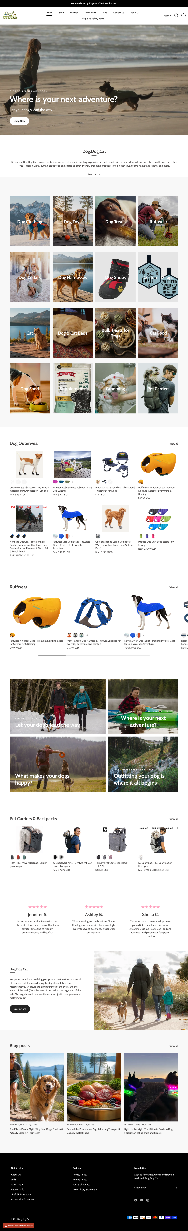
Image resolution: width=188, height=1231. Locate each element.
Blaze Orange (69, 635)
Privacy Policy (80, 1174)
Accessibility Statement (23, 1199)
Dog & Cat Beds (72, 333)
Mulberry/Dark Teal (55, 481)
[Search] (176, 16)
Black (12, 481)
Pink (153, 536)
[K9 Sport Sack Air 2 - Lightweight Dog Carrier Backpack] (73, 839)
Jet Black (55, 857)
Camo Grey (98, 536)
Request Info (17, 1189)
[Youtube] (141, 1200)
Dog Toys (72, 221)
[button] (17, 620)
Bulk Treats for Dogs (115, 333)
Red (98, 481)
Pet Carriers (158, 388)
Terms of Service (81, 1184)
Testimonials (90, 12)
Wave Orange (140, 481)
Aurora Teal (55, 536)
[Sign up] (175, 1187)
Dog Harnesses (72, 277)
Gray (104, 857)
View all (173, 443)
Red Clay (18, 857)
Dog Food (29, 388)
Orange (110, 481)
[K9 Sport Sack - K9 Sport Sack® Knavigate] (158, 839)
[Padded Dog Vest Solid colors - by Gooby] (158, 518)
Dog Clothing (29, 221)
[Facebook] (135, 1200)
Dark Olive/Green (67, 481)
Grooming (115, 388)
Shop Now (19, 120)
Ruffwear (158, 221)
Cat (29, 333)
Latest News (17, 1184)
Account (167, 15)
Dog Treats (115, 221)
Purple (147, 536)
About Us (134, 12)
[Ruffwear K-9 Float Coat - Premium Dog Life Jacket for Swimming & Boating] (158, 464)
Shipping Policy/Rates (93, 18)
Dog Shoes (115, 277)
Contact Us (118, 12)
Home (49, 12)
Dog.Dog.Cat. (24, 1219)
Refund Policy (80, 1179)
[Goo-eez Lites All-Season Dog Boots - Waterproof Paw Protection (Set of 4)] (30, 464)
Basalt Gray (75, 635)
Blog (105, 12)
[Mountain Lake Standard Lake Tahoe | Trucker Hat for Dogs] (115, 464)
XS (12, 536)
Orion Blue (183, 635)
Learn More (94, 174)
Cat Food (158, 333)
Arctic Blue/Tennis (61, 481)
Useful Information (21, 1194)
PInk (24, 481)
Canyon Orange (67, 536)
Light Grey (61, 857)
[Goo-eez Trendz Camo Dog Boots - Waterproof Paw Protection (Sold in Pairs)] (115, 518)
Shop (61, 12)
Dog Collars (30, 277)
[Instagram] (147, 1200)
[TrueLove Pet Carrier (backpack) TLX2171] (115, 839)
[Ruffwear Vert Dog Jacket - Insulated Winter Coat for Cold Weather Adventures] (73, 518)
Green (140, 536)
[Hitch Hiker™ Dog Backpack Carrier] (30, 839)
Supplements (73, 388)
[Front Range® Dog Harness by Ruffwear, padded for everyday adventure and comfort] (94, 613)
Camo (18, 481)
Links (13, 1179)
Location (74, 12)
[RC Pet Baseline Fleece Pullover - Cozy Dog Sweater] (73, 464)
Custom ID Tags (158, 277)
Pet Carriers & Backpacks (33, 818)
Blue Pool (61, 536)
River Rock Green (81, 635)
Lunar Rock (140, 857)
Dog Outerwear (24, 443)
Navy (104, 481)
